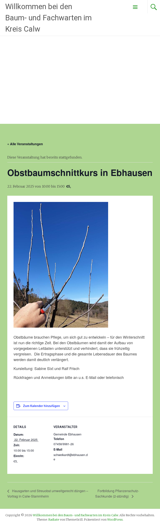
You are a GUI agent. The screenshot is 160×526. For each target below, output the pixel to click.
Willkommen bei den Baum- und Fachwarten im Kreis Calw (48, 17)
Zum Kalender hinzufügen (41, 406)
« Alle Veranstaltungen (25, 143)
